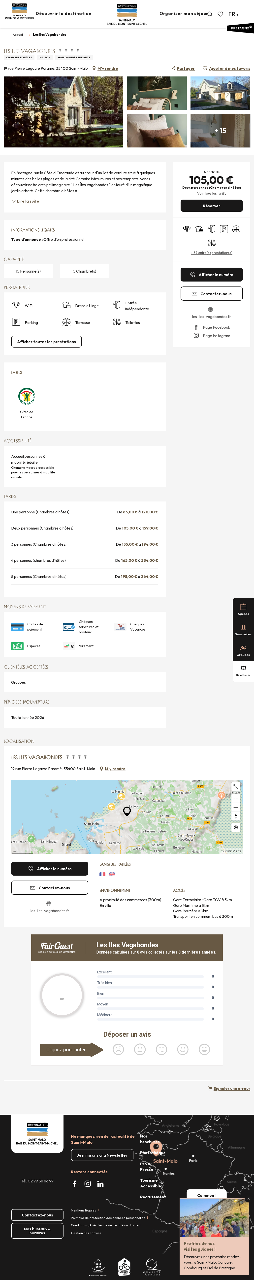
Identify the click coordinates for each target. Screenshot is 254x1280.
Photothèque (153, 1152)
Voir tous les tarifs (211, 193)
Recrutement (153, 1196)
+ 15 (220, 130)
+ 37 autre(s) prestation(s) (211, 252)
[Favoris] (221, 14)
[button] (210, 14)
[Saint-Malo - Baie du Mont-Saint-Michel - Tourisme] (127, 14)
